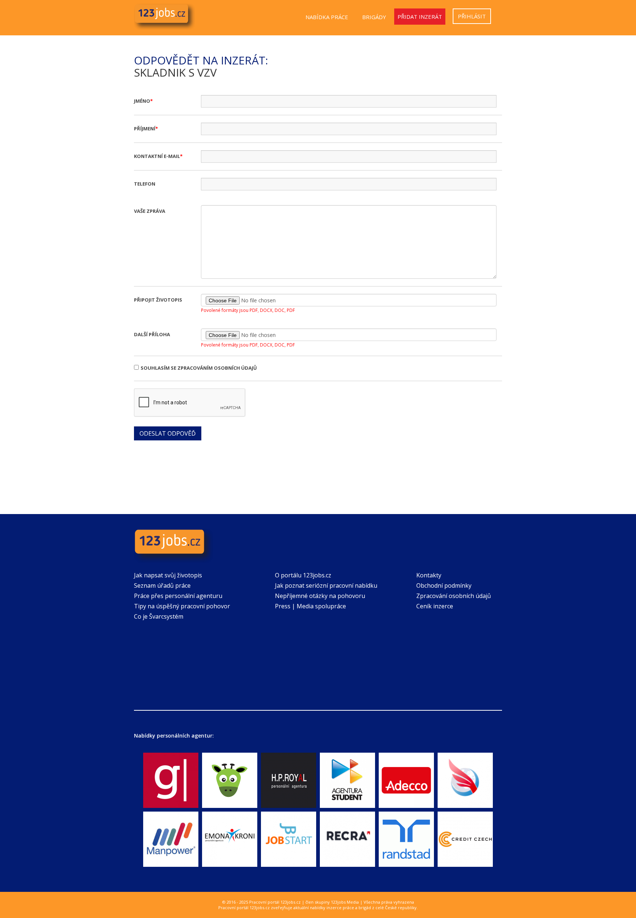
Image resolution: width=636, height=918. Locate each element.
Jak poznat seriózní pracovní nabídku (326, 585)
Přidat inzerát (420, 16)
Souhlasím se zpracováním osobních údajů (199, 368)
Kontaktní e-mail (157, 156)
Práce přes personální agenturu (178, 596)
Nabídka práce (326, 17)
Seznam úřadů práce (162, 585)
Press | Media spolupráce (310, 606)
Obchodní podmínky (443, 585)
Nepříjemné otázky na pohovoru (320, 596)
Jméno (142, 101)
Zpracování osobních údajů (453, 596)
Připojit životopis (158, 299)
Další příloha (152, 334)
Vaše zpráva (149, 211)
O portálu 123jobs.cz (303, 575)
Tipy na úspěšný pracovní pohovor (182, 606)
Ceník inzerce (434, 606)
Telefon (144, 183)
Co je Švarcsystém (158, 616)
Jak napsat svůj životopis (168, 575)
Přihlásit (472, 16)
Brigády (374, 17)
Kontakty (428, 575)
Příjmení (144, 128)
